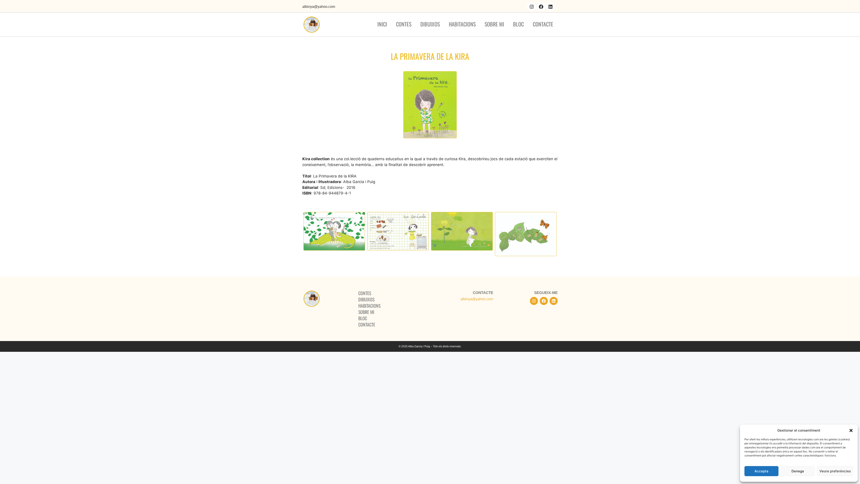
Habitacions (462, 24)
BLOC (518, 24)
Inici (382, 24)
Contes (403, 24)
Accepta (761, 471)
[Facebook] (541, 6)
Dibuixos (430, 24)
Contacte (543, 24)
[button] (851, 430)
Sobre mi (494, 24)
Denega (797, 471)
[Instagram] (531, 6)
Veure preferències (835, 471)
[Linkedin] (550, 6)
